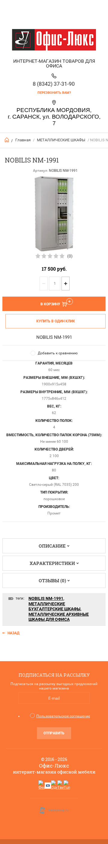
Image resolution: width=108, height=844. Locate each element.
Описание (52, 546)
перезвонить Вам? (54, 93)
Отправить (54, 733)
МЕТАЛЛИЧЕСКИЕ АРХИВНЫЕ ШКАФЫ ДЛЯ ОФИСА (58, 617)
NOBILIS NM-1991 (45, 598)
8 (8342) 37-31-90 (54, 84)
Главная (23, 140)
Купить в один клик (55, 321)
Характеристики (52, 563)
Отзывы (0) (52, 580)
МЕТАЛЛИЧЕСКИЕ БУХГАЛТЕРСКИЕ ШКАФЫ (54, 606)
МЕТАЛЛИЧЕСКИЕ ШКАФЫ (61, 140)
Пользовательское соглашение (63, 716)
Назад (14, 633)
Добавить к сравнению (58, 353)
